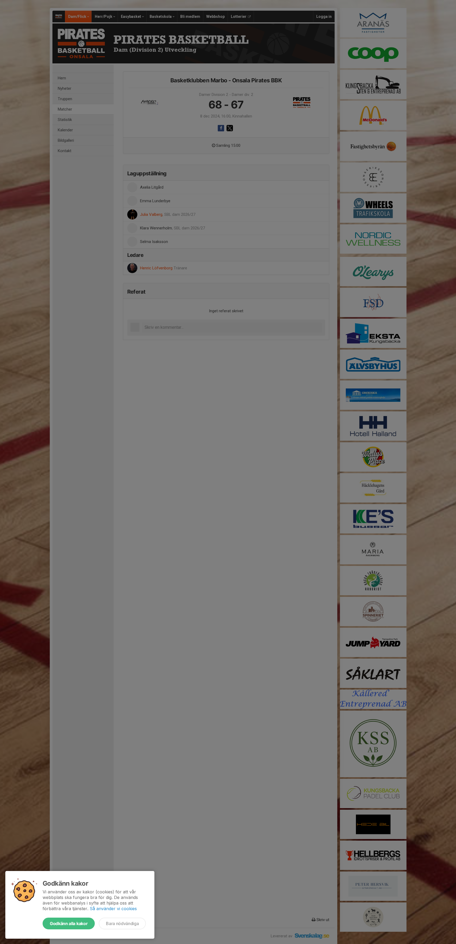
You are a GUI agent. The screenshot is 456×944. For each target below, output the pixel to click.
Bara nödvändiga (122, 923)
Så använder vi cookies (113, 908)
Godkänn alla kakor (69, 923)
